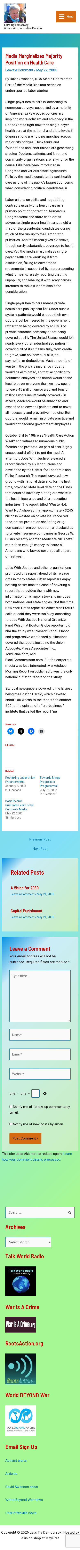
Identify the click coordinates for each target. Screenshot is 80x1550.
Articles (11, 1474)
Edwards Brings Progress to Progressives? (50, 782)
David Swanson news (21, 1487)
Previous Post (40, 839)
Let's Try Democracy (16, 24)
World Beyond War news (24, 1500)
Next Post (40, 848)
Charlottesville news (21, 1513)
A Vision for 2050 (25, 887)
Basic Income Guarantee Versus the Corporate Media (19, 805)
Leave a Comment (19, 70)
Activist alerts (16, 1460)
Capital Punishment (26, 910)
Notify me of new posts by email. (38, 1124)
